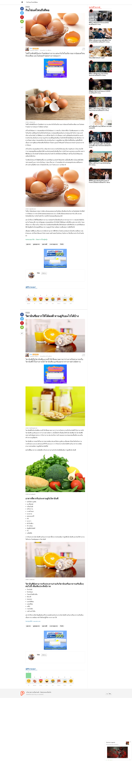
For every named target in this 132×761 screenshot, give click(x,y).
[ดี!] (34, 299)
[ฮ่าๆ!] (47, 299)
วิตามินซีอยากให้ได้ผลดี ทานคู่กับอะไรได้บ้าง (52, 316)
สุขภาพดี (44, 244)
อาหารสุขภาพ (53, 244)
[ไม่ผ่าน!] (59, 299)
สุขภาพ (27, 6)
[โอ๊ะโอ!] (65, 299)
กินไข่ (61, 244)
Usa (31, 48)
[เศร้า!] (71, 299)
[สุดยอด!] (28, 299)
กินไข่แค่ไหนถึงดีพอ (37, 10)
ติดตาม (44, 273)
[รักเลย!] (40, 299)
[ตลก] (53, 299)
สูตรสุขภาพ (36, 244)
